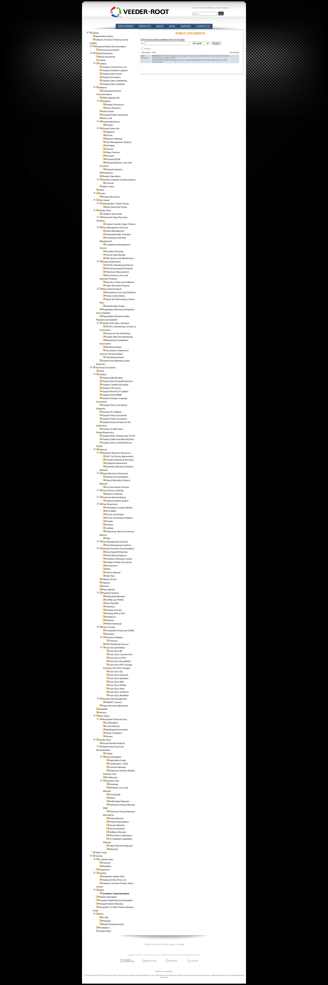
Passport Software (114, 637)
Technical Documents (109, 50)
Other (101, 190)
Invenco (102, 712)
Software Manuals (117, 832)
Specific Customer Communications (119, 180)
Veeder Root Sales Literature (115, 323)
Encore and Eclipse (115, 514)
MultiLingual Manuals (119, 801)
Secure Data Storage (115, 255)
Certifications (112, 723)
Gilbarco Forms (109, 579)
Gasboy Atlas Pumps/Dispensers (117, 381)
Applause (110, 132)
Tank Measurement (115, 357)
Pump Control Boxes (115, 296)
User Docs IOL (116, 671)
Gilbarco (103, 87)
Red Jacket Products (112, 289)
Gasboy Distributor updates (115, 70)
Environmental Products (113, 743)
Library (95, 33)
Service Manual (113, 572)
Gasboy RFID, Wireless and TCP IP (118, 436)
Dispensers (104, 870)
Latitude (109, 528)
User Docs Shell (116, 689)
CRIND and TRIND (115, 600)
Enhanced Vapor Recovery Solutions (194, 975)
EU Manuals (111, 777)
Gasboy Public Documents (114, 419)
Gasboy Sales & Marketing (114, 81)
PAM (108, 569)
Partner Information (108, 897)
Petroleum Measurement (117, 272)
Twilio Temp (101, 852)
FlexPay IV (111, 617)
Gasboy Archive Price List (114, 880)
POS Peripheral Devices (117, 644)
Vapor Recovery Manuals (121, 846)
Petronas (110, 620)
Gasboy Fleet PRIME (112, 395)
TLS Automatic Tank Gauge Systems (100, 975)
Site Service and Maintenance (120, 258)
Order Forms (108, 111)
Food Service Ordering (113, 490)
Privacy (164, 944)
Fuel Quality (114, 794)
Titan (108, 538)
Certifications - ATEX (118, 764)
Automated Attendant (115, 596)
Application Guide (117, 760)
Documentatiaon (113, 757)
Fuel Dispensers (110, 504)
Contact (147, 944)
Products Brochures (111, 262)
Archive (99, 856)
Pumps (109, 736)
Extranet (225, 8)
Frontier (109, 125)
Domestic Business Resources (116, 453)
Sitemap (180, 944)
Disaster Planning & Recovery (120, 460)
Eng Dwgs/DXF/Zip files (117, 552)
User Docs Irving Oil (118, 675)
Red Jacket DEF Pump (116, 207)
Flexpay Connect (114, 610)
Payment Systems (114, 169)
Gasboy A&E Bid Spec (112, 378)
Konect (105, 586)
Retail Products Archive (113, 924)
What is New (108, 186)
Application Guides (104, 36)
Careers (156, 944)
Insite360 (103, 709)
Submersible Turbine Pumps (115, 204)
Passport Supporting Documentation (116, 900)
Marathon (106, 866)
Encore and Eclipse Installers (119, 518)
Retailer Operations (111, 176)
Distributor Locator (213, 8)
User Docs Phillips (117, 685)
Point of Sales (108, 627)
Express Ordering (114, 139)
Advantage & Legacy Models (119, 508)
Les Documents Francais (117, 487)
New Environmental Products (119, 268)
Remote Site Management (114, 699)
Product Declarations (119, 822)
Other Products (113, 152)
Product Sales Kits (110, 128)
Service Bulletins (117, 829)
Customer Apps (106, 859)
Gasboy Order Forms (112, 74)
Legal (172, 944)
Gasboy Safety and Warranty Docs (118, 439)
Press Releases (113, 108)
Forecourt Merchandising (114, 497)
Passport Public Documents (115, 115)
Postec (102, 193)
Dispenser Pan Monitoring (118, 333)
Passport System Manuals (111, 904)
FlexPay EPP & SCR (115, 613)
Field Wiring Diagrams (116, 555)
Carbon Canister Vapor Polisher (120, 224)
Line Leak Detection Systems (163, 975)
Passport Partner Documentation (111, 46)
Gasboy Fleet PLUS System (115, 391)
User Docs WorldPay (119, 695)
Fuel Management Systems (118, 142)
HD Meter (110, 145)
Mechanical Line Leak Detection (121, 292)
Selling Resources (104, 53)
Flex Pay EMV (112, 603)
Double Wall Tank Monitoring (119, 337)
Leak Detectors (113, 726)
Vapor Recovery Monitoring (115, 706)
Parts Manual (108, 589)
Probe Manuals (116, 818)
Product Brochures (111, 122)
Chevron (110, 183)
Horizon (109, 525)
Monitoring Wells (113, 347)
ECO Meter (111, 511)
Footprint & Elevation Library (119, 559)
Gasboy (102, 64)
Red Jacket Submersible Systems (134, 975)
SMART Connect (113, 702)
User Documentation (115, 648)
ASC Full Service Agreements (119, 456)
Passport (110, 156)
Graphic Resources (115, 104)
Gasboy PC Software (112, 412)
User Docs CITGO (117, 658)
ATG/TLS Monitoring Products (119, 265)
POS (101, 914)
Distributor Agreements (116, 463)
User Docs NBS (116, 682)
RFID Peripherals (114, 624)
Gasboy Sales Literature (113, 84)
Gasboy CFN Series (111, 388)
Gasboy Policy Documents (114, 415)
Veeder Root (105, 210)
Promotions (107, 173)
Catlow (102, 60)
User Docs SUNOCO (119, 692)
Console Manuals (117, 767)
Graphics (106, 101)
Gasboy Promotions (111, 77)
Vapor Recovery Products (117, 286)
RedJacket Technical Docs (114, 719)
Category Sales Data (112, 214)
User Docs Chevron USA (120, 654)
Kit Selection (112, 566)
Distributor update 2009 (113, 876)
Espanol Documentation (117, 477)
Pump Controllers (114, 733)
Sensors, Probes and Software (120, 282)
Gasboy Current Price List (114, 67)
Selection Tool (112, 781)
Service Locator (199, 8)
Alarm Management (115, 231)
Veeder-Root (105, 931)
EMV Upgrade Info (111, 98)
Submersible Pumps (115, 306)
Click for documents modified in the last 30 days (163, 39)
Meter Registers (219, 975)
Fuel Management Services (115, 227)
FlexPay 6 (110, 607)
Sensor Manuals (117, 825)
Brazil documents (107, 57)
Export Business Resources (115, 473)
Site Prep (110, 576)
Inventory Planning (114, 251)
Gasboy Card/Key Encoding (115, 385)
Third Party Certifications (120, 835)
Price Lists (107, 118)
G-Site (105, 917)
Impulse (109, 149)
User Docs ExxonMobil (120, 661)
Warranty (113, 849)
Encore (109, 135)
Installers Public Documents (119, 562)
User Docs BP (115, 651)
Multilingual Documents (117, 730)
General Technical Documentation (118, 548)
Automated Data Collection (118, 234)
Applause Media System (117, 501)
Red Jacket (104, 200)
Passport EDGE (113, 159)
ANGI (101, 371)
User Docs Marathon (118, 678)
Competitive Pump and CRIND (120, 630)
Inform (112, 798)
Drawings (113, 784)
